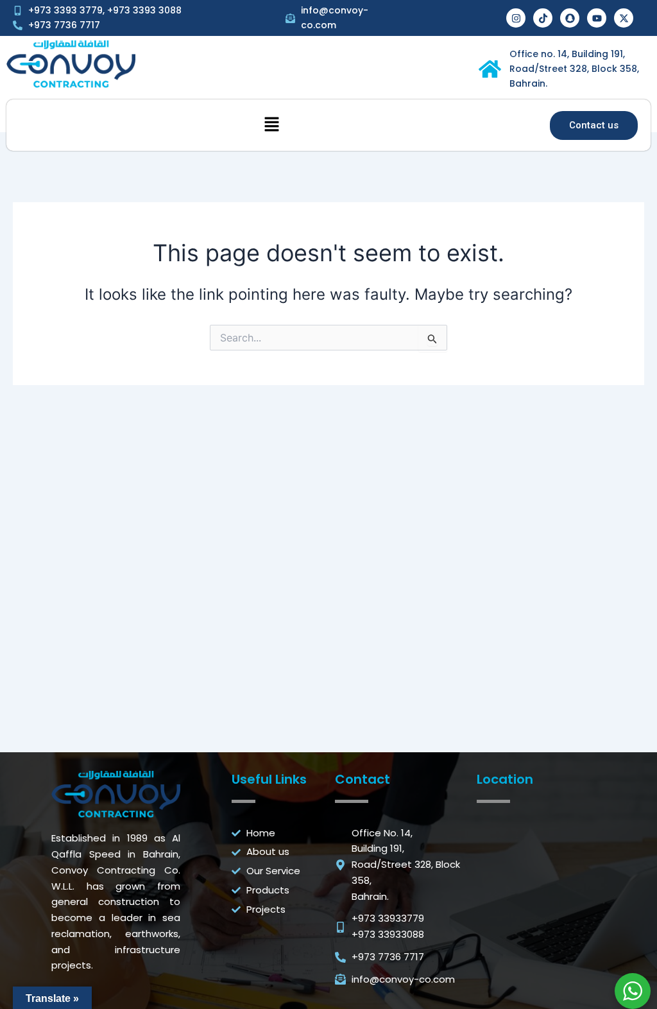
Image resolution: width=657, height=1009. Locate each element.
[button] (272, 125)
